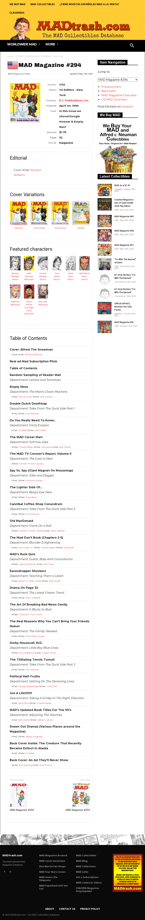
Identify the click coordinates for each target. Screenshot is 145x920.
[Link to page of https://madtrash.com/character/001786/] (29, 269)
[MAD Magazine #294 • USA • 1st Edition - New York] (25, 103)
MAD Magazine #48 (124, 231)
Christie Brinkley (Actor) (43, 276)
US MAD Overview (114, 99)
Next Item (108, 91)
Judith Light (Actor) (70, 276)
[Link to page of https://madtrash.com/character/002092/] (84, 269)
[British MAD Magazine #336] (39, 224)
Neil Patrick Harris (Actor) (84, 276)
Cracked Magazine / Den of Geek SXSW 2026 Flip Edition (124, 202)
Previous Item (111, 86)
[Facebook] (4, 872)
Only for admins (19, 828)
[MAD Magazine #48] (105, 235)
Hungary (118, 189)
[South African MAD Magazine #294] (60, 224)
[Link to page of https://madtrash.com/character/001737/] (15, 269)
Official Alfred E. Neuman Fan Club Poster (123, 306)
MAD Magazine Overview (119, 95)
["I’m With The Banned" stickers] (105, 264)
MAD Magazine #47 (124, 245)
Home (10, 56)
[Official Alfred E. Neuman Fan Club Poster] (105, 308)
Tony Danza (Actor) (57, 276)
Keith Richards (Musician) (29, 276)
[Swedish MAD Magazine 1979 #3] (81, 224)
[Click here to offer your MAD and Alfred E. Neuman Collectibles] (118, 171)
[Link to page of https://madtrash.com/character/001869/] (70, 269)
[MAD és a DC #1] (105, 190)
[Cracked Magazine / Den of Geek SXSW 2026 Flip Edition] (105, 204)
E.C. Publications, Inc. (74, 100)
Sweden (81, 228)
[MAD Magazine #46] (105, 327)
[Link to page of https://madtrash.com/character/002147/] (15, 297)
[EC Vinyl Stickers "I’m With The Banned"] (105, 279)
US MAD (20, 56)
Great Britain (39, 228)
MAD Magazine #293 (22, 810)
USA (116, 209)
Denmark (19, 228)
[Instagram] (10, 872)
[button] (132, 46)
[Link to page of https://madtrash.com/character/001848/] (43, 269)
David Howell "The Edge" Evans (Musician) (29, 307)
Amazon (127, 106)
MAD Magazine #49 (124, 216)
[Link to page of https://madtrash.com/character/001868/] (56, 269)
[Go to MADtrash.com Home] (72, 28)
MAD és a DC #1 (122, 185)
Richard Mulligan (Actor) (15, 276)
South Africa (60, 228)
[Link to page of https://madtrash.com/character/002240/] (43, 297)
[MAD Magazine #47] (105, 250)
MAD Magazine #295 (78, 810)
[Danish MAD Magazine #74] (18, 224)
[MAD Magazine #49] (105, 221)
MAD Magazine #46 (124, 322)
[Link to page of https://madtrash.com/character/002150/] (29, 297)
